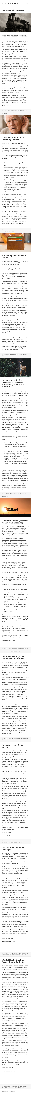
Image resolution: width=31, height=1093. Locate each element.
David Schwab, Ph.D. (10, 3)
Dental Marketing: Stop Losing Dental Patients (13, 961)
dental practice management (11, 112)
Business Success (15, 110)
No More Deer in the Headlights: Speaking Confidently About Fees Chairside (13, 383)
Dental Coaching (14, 493)
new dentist (24, 954)
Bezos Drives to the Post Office (13, 746)
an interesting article (18, 677)
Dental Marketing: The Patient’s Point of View (13, 657)
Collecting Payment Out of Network (14, 256)
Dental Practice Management (19, 229)
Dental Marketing (16, 738)
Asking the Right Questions (18, 648)
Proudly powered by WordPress (8, 1091)
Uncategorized (5, 231)
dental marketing (8, 739)
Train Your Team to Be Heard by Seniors (13, 138)
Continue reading (7, 733)
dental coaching (14, 495)
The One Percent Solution (14, 35)
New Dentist (15, 953)
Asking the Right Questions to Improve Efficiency (15, 521)
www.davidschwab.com (8, 640)
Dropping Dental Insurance (16, 354)
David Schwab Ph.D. (6, 495)
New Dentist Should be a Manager (13, 848)
